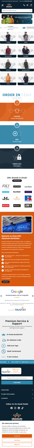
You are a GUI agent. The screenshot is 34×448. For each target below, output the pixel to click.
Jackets (8, 70)
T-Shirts (8, 42)
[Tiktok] (22, 408)
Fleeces (26, 84)
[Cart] (31, 5)
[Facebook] (11, 408)
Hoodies (25, 56)
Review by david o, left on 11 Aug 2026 (17, 295)
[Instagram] (15, 408)
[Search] (31, 11)
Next (32, 296)
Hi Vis (8, 84)
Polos (25, 42)
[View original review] (17, 291)
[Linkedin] (19, 408)
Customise (17, 440)
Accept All (17, 436)
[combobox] (17, 10)
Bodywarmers (26, 70)
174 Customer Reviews (15, 372)
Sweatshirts (8, 56)
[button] (2, 19)
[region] (17, 434)
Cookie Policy (22, 432)
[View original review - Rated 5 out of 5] (17, 297)
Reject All (17, 444)
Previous (1, 296)
